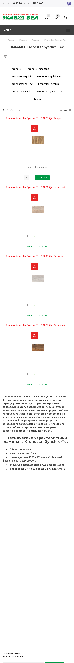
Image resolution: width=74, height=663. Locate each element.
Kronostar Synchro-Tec (49, 91)
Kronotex (17, 69)
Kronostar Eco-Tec (22, 84)
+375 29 (12, 3)
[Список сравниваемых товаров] (47, 19)
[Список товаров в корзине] (67, 19)
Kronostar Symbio (21, 91)
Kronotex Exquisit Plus (49, 76)
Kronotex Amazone (38, 69)
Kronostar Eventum (48, 84)
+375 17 (33, 3)
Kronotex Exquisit (21, 76)
